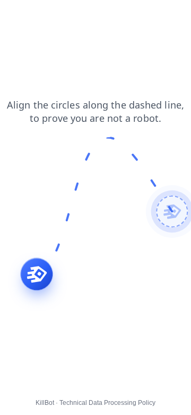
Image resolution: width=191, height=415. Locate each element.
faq (163, 15)
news (136, 15)
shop (15, 15)
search (76, 15)
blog (108, 15)
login (45, 15)
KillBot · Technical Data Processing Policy (95, 402)
